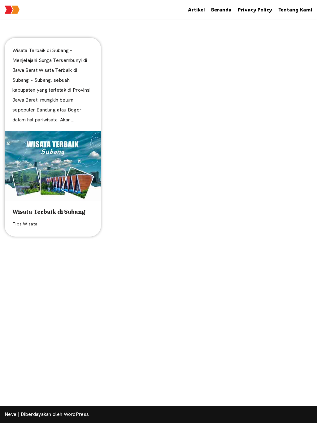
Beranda (221, 9)
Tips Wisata (24, 224)
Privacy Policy (255, 9)
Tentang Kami (295, 9)
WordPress (76, 414)
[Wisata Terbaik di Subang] (53, 166)
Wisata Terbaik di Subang (48, 211)
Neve (10, 414)
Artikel (196, 9)
